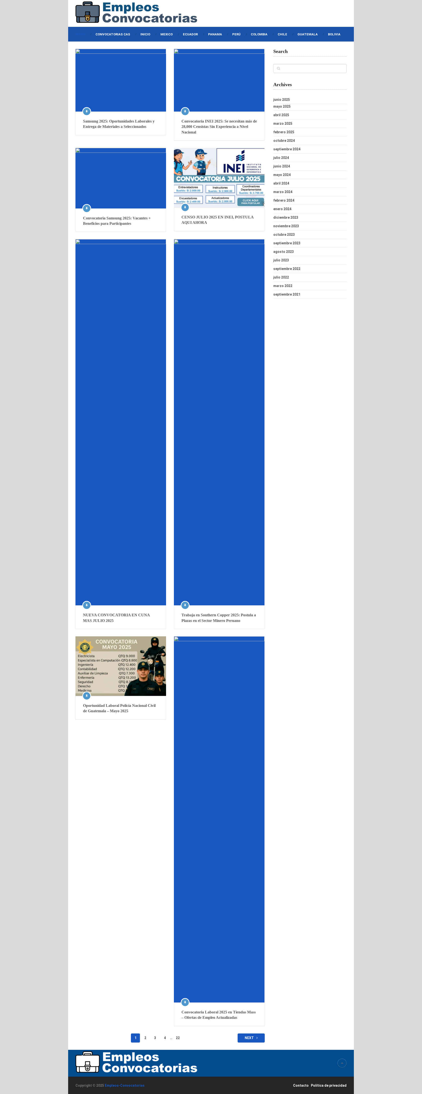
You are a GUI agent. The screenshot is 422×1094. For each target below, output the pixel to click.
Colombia (259, 34)
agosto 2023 (283, 252)
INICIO (145, 34)
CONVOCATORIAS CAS (112, 34)
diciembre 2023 (285, 217)
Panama (215, 34)
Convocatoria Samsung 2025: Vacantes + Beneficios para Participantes (117, 221)
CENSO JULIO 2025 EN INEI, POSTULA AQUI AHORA (217, 220)
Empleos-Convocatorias (125, 1085)
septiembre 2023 (286, 243)
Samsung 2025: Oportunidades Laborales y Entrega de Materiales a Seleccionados (119, 124)
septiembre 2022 (286, 269)
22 (178, 1038)
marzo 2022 (282, 286)
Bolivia (334, 34)
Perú (236, 34)
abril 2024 (281, 183)
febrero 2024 (283, 200)
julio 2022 (281, 277)
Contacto (301, 1085)
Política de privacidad (329, 1085)
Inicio (80, 34)
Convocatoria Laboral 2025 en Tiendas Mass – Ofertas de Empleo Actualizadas (218, 1015)
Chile (282, 34)
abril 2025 (281, 115)
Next (249, 1038)
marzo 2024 (282, 192)
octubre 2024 (284, 141)
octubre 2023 (284, 235)
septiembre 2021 (286, 294)
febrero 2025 (283, 132)
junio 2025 (281, 100)
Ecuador (190, 34)
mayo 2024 (282, 175)
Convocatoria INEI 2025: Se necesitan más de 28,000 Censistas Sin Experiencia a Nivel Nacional (219, 126)
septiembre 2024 (286, 149)
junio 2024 (281, 166)
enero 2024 (282, 209)
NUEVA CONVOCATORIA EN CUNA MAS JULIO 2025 (116, 617)
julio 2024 (281, 158)
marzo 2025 (282, 123)
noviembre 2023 (286, 226)
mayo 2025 (282, 106)
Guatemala (307, 34)
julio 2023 (281, 260)
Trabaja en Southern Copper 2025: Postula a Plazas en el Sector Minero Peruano (218, 617)
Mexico (166, 34)
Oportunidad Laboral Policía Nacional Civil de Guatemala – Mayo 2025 (119, 708)
